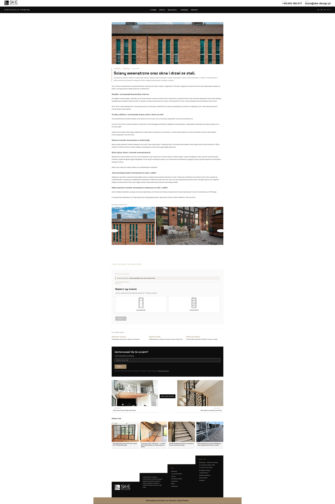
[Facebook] (330, 10)
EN (321, 10)
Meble (173, 483)
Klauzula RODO (203, 478)
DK (325, 10)
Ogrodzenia (174, 481)
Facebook (202, 480)
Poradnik (184, 10)
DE (318, 10)
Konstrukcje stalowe (176, 478)
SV (328, 10)
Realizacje (172, 10)
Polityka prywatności (163, 371)
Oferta (162, 10)
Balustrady (174, 471)
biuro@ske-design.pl (204, 470)
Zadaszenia (174, 486)
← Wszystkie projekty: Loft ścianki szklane (126, 264)
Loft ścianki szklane (176, 473)
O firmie (153, 10)
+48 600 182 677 (203, 473)
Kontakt (194, 10)
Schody (173, 476)
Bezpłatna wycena (167, 396)
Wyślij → (120, 366)
